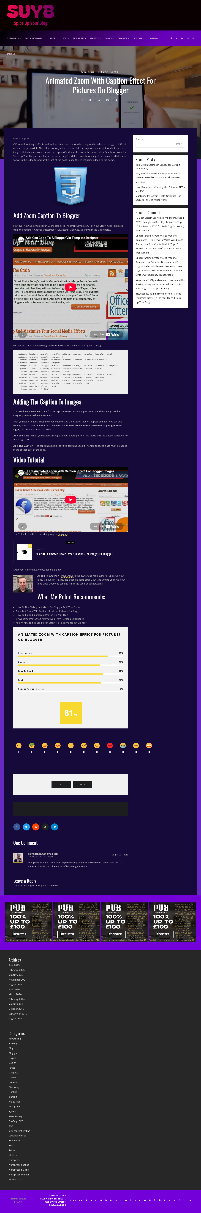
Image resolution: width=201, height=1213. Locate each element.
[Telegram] (144, 1200)
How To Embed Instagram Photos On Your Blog (42, 614)
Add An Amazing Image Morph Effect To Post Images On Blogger (51, 622)
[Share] (82, 100)
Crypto (12, 1057)
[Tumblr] (130, 1200)
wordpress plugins (19, 1169)
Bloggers (14, 1053)
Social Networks (34, 38)
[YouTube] (182, 38)
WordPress (13, 38)
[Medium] (125, 1200)
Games (108, 38)
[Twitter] (176, 38)
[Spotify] (149, 1200)
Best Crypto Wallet (55, 1202)
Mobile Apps (79, 38)
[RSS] (169, 1200)
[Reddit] (110, 1200)
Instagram (14, 1106)
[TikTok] (120, 1200)
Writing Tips (15, 1179)
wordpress (15, 1159)
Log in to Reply (120, 854)
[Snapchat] (164, 1200)
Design (12, 1062)
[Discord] (154, 1200)
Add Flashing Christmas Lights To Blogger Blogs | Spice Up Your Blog (159, 298)
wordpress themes (19, 1174)
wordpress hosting (19, 1164)
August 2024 (15, 984)
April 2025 (14, 965)
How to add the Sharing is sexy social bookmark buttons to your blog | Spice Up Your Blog (160, 284)
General (137, 38)
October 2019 (16, 1008)
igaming (13, 1096)
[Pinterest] (105, 1200)
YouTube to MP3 (57, 1195)
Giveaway (14, 1087)
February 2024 (17, 999)
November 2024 (18, 979)
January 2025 (16, 974)
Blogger (122, 38)
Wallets (13, 1155)
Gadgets (94, 38)
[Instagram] (96, 1200)
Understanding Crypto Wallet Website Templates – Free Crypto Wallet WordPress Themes (159, 240)
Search (139, 139)
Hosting (153, 38)
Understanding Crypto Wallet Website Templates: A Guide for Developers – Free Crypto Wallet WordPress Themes (158, 262)
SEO (65, 38)
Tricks (12, 1150)
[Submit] (99, 100)
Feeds (12, 1067)
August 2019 (15, 1018)
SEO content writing (19, 1130)
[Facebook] (171, 38)
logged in (33, 885)
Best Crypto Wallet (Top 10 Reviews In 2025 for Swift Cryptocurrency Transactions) (160, 226)
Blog (11, 1048)
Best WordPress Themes (53, 1198)
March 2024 (15, 994)
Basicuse (62, 533)
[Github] (134, 1200)
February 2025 (17, 969)
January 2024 (16, 1003)
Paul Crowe (67, 575)
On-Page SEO (16, 1121)
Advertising (15, 1038)
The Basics (14, 1140)
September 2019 (18, 1013)
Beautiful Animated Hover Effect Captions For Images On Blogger (74, 554)
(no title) (140, 182)
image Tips (89, 72)
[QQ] (159, 1200)
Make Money (15, 1116)
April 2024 (14, 989)
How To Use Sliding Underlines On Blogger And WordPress (48, 607)
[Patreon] (100, 1200)
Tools (53, 38)
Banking (11, 54)
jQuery (12, 1111)
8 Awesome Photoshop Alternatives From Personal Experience (50, 618)
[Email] (107, 100)
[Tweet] (90, 100)
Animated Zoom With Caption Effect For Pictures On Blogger (48, 610)
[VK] (139, 1200)
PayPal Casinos (57, 1205)
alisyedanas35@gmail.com (150, 279)
